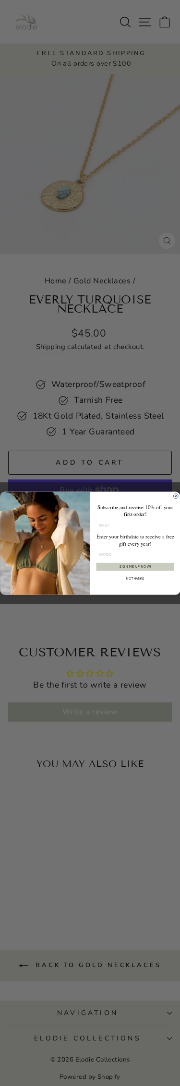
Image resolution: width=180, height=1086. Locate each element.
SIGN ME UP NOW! (135, 566)
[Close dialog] (175, 495)
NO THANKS (135, 578)
